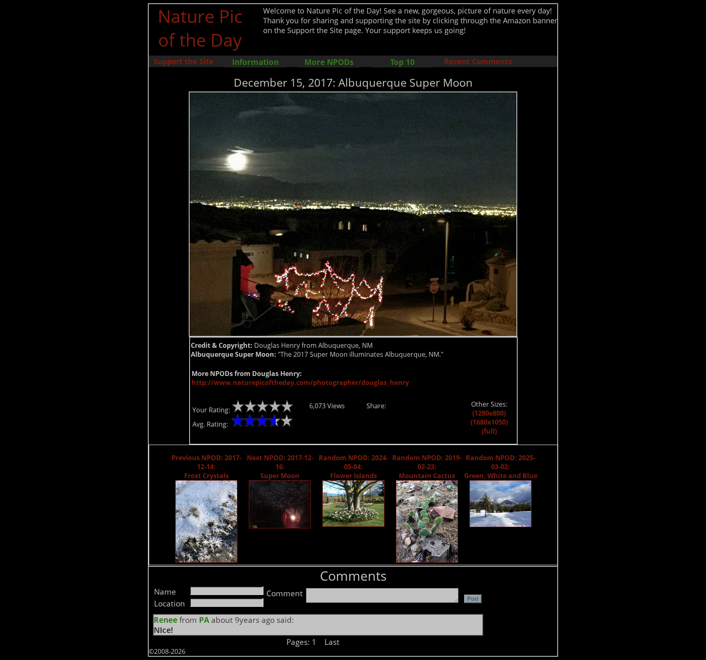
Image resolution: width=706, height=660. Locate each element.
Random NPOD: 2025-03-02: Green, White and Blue (500, 466)
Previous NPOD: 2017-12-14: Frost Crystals (206, 466)
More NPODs (328, 62)
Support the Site (184, 61)
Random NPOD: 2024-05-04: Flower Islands (353, 466)
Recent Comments (478, 61)
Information (255, 62)
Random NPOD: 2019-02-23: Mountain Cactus (427, 466)
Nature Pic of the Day (200, 27)
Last (332, 642)
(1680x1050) (489, 422)
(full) (489, 431)
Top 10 (402, 62)
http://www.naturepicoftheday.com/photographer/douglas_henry (300, 382)
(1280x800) (489, 413)
